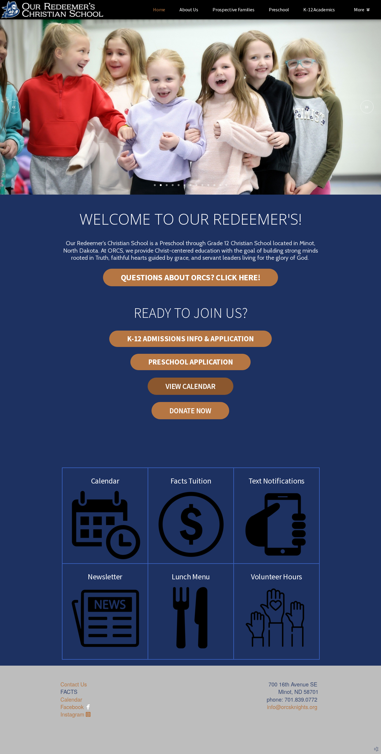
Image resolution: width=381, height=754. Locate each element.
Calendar (71, 699)
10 (208, 187)
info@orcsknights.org (292, 707)
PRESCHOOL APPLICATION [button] (190, 362)
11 (214, 187)
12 (220, 187)
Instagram (75, 714)
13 (226, 187)
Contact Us (73, 684)
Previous (14, 106)
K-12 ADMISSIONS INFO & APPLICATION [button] (190, 338)
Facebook (72, 707)
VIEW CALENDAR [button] (190, 386)
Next (367, 106)
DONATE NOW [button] (190, 410)
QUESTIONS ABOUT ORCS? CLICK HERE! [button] (190, 277)
